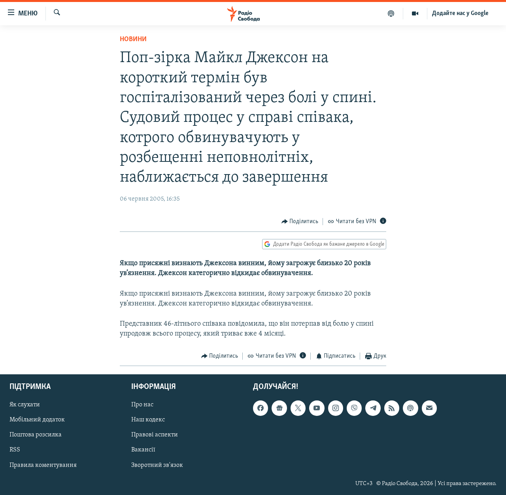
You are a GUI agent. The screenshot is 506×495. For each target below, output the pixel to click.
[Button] (300, 221)
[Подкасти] (391, 13)
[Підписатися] (429, 407)
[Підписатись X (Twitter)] (298, 407)
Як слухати (24, 405)
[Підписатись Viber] (354, 407)
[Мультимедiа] (415, 13)
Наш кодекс (148, 420)
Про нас (142, 405)
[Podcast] (410, 407)
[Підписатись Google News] (279, 407)
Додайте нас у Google (460, 13)
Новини (133, 39)
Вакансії (143, 450)
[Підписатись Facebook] (260, 407)
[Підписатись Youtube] (316, 407)
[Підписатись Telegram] (372, 407)
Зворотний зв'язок (157, 465)
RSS (14, 450)
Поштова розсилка (35, 435)
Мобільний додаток (37, 420)
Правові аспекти (154, 435)
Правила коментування (43, 465)
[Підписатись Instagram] (335, 407)
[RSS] (391, 407)
